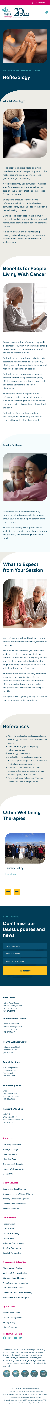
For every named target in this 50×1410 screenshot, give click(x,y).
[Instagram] (10, 1338)
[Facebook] (4, 1338)
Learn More (11, 874)
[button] (47, 12)
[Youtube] (15, 1338)
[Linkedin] (21, 1338)
